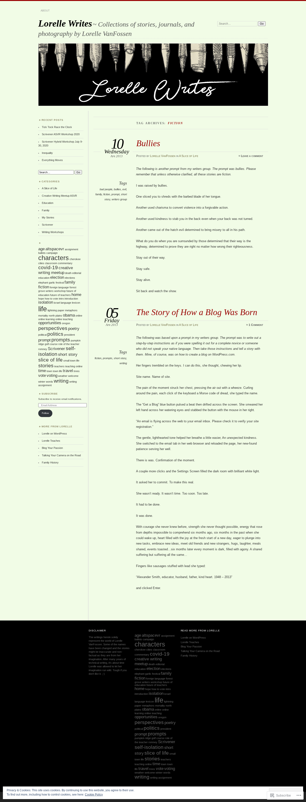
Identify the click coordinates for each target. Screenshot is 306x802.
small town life (71, 360)
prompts (107, 358)
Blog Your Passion (52, 447)
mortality (43, 315)
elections (70, 277)
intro (61, 298)
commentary (65, 263)
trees (77, 371)
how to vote (51, 298)
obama (69, 315)
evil (124, 189)
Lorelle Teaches (51, 440)
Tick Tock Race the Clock (57, 127)
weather (62, 375)
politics (55, 334)
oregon (66, 323)
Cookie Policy (94, 794)
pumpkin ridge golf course (149, 738)
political (42, 334)
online (79, 315)
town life (57, 371)
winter (41, 381)
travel (68, 370)
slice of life (50, 359)
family (98, 194)
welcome (73, 375)
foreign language (59, 287)
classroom (51, 263)
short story (120, 358)
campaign (52, 252)
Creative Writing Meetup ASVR (59, 195)
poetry (73, 328)
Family (45, 210)
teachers (59, 366)
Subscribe (50, 393)
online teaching (64, 319)
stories (46, 365)
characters (53, 258)
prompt (115, 194)
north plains (55, 315)
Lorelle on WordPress (54, 433)
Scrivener (47, 224)
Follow (45, 413)
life (42, 309)
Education (47, 202)
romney (42, 349)
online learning (46, 319)
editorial (76, 273)
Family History (50, 462)
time (42, 370)
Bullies (148, 143)
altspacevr (54, 249)
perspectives (52, 328)
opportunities (49, 323)
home (76, 294)
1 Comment (256, 325)
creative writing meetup (55, 270)
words (49, 381)
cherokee (75, 259)
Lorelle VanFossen (162, 156)
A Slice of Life (188, 156)
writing (123, 363)
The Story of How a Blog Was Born (196, 312)
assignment (71, 249)
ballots (42, 252)
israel (57, 302)
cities (41, 263)
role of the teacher (68, 344)
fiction (106, 194)
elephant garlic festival (51, 282)
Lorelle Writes (65, 23)
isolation (45, 302)
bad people (106, 189)
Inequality (47, 152)
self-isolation (57, 351)
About (45, 10)
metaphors (71, 310)
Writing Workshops (53, 232)
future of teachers (60, 295)
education (43, 277)
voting (52, 375)
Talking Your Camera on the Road (61, 455)
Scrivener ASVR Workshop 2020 (61, 134)
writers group (119, 199)
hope (41, 298)
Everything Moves (52, 160)
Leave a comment (252, 156)
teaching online (73, 366)
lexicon (76, 302)
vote (42, 375)
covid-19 (48, 267)
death (68, 273)
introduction (71, 298)
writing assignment (161, 777)
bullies (117, 189)
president (69, 334)
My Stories (48, 217)
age (41, 249)
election (57, 277)
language (66, 302)
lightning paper (56, 310)
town (49, 371)
